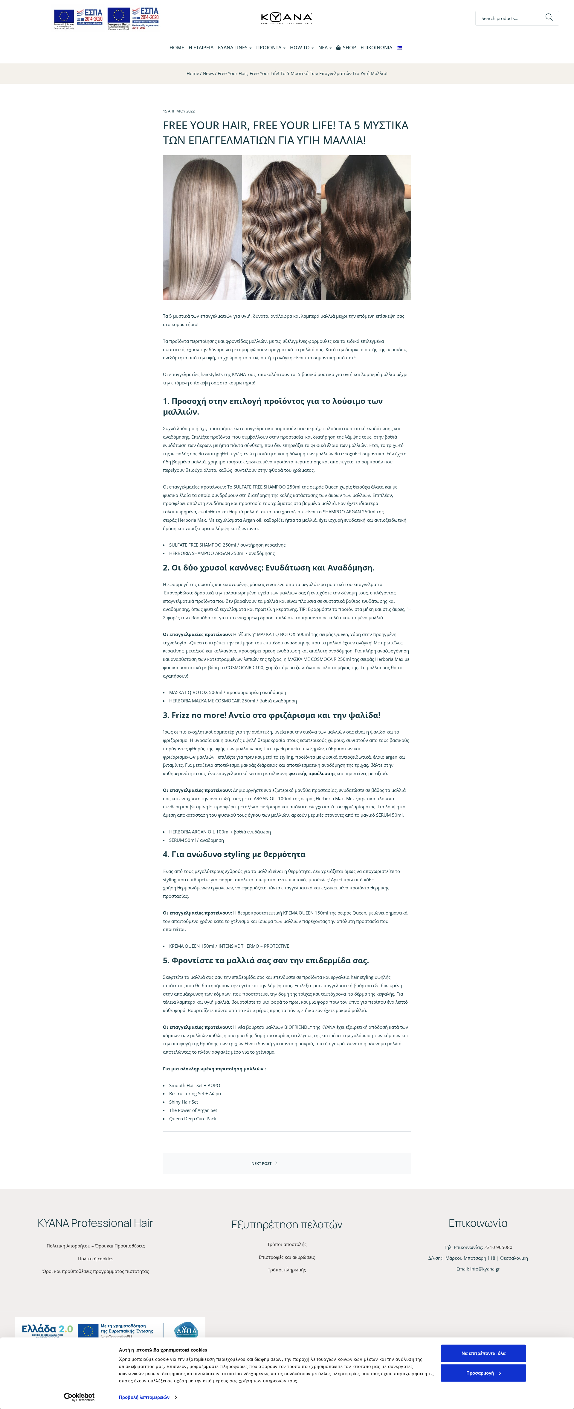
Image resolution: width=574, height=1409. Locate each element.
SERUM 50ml (389, 815)
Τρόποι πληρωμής (287, 1270)
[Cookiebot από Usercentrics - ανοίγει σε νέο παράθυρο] (79, 1397)
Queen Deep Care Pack (192, 1119)
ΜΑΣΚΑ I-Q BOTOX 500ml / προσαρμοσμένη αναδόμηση (227, 692)
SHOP (349, 47)
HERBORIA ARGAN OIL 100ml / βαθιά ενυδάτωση (220, 832)
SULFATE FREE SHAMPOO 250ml (267, 487)
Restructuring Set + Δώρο (195, 1093)
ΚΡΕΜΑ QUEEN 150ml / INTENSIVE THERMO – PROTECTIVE (229, 946)
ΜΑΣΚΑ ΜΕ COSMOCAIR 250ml (319, 659)
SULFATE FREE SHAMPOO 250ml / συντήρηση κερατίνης (227, 545)
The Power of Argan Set (193, 1110)
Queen (331, 487)
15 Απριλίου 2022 (179, 111)
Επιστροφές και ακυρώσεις (287, 1257)
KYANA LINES (233, 47)
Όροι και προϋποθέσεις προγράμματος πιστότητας (95, 1271)
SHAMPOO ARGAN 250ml (349, 512)
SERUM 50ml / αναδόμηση (196, 840)
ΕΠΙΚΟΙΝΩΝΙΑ (376, 47)
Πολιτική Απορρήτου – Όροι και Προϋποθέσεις (96, 1246)
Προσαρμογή (480, 1372)
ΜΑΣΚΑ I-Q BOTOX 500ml (283, 634)
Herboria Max (192, 520)
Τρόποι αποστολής (286, 1244)
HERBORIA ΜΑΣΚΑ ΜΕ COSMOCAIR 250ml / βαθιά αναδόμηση (233, 701)
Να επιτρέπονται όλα (484, 1353)
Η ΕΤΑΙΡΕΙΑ (201, 47)
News (208, 73)
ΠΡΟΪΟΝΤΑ (269, 47)
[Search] (549, 18)
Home (177, 47)
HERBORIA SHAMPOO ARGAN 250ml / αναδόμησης (222, 553)
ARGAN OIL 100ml (272, 798)
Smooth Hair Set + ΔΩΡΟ (194, 1085)
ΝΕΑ (323, 47)
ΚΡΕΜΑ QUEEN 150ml (305, 913)
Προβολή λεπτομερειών (144, 1397)
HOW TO (300, 47)
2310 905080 (498, 1247)
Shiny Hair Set (183, 1102)
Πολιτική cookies (95, 1259)
